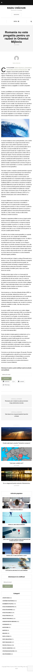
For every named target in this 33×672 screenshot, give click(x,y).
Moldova (4, 633)
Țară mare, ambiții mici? (16, 463)
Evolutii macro (6, 615)
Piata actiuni (5, 636)
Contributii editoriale (8, 600)
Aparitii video (6, 597)
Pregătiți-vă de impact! (16, 509)
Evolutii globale (7, 612)
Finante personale (7, 618)
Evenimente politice (7, 603)
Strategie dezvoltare (8, 651)
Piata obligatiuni (7, 639)
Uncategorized (6, 654)
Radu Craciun (16, 63)
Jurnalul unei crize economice (16, 524)
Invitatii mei (5, 627)
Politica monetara (7, 648)
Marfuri (4, 630)
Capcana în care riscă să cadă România (16, 570)
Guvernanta (5, 624)
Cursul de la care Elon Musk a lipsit (16, 555)
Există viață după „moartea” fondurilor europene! (16, 443)
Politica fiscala (6, 645)
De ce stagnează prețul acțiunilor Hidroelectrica (16, 483)
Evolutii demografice (8, 606)
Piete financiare (6, 642)
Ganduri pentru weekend (9, 621)
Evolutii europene (7, 609)
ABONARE (16, 14)
